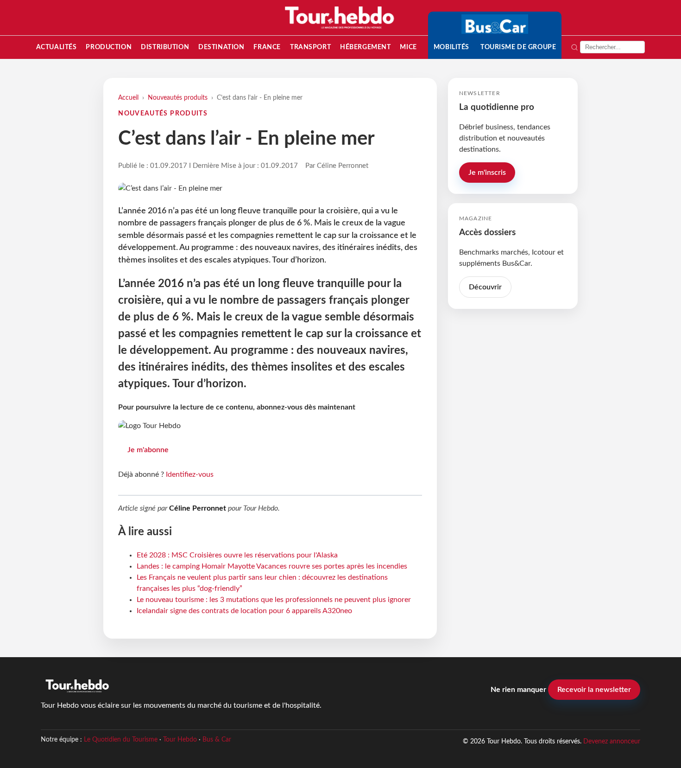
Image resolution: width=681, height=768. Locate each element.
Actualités (56, 47)
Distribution (165, 47)
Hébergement (365, 47)
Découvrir (485, 287)
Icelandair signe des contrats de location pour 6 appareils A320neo (244, 610)
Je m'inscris (487, 172)
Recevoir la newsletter (594, 689)
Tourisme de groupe (518, 47)
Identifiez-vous (190, 474)
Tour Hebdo (180, 739)
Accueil (128, 97)
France (266, 47)
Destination (221, 47)
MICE (408, 47)
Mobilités (451, 47)
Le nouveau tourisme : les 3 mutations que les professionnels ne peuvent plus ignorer (274, 599)
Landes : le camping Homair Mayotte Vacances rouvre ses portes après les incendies (272, 566)
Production (109, 47)
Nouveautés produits (178, 97)
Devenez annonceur (611, 741)
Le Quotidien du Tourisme (121, 739)
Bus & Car (216, 739)
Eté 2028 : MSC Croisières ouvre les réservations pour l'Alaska (237, 555)
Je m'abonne (148, 450)
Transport (310, 47)
